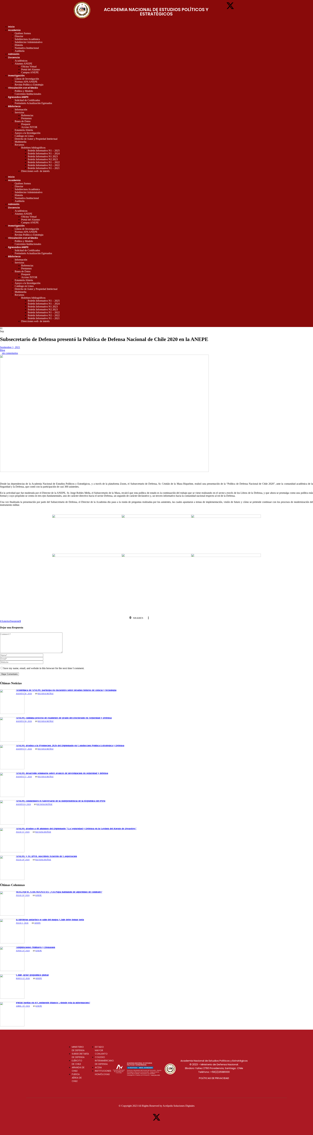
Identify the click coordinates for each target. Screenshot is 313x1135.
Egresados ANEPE (18, 97)
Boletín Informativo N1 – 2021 (44, 168)
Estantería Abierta (24, 130)
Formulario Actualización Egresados (33, 103)
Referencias (27, 115)
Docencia (14, 57)
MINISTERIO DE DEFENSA (78, 1048)
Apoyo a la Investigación (27, 133)
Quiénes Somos (23, 33)
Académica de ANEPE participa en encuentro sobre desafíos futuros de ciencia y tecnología (66, 690)
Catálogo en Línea (24, 136)
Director (19, 36)
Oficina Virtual (29, 66)
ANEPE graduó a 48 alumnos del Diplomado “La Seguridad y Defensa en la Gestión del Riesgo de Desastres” (76, 828)
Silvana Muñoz (46, 694)
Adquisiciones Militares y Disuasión (35, 947)
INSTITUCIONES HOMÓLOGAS (103, 1072)
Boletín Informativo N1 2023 (43, 156)
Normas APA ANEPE (26, 81)
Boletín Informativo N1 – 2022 (44, 162)
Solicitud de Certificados (27, 100)
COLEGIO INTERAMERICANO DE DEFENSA (104, 1061)
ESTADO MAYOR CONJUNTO (101, 1050)
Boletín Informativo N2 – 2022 (44, 165)
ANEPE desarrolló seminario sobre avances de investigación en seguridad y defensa (62, 773)
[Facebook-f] (220, 6)
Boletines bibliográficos (33, 147)
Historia (19, 45)
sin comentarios (10, 353)
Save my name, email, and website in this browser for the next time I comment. (43, 668)
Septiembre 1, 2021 (10, 347)
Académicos (21, 60)
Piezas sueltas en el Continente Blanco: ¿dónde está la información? (53, 1002)
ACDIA (98, 1067)
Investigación (16, 75)
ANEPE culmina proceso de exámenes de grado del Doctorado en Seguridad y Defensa (64, 717)
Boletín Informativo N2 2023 (43, 159)
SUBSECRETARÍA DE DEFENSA (80, 1055)
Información (21, 109)
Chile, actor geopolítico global (32, 974)
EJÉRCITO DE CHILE (77, 1062)
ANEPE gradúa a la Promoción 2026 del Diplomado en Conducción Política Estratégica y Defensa (70, 745)
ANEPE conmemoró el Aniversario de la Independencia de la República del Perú (60, 800)
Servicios (19, 112)
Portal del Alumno (30, 69)
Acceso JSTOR (29, 127)
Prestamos (26, 118)
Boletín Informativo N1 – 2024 (44, 153)
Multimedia (20, 141)
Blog (2, 350)
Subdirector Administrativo (28, 42)
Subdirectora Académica (27, 39)
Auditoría (19, 51)
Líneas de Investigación (27, 78)
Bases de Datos (22, 121)
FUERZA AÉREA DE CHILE (77, 1078)
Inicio (11, 26)
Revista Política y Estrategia (29, 84)
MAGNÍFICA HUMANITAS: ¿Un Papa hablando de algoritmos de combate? (59, 891)
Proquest (25, 124)
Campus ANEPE (30, 72)
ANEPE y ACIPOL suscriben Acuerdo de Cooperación (46, 856)
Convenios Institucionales (28, 93)
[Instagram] (240, 6)
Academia (14, 30)
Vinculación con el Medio (23, 87)
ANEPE (38, 895)
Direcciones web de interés (35, 171)
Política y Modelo (24, 91)
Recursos (19, 144)
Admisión (13, 54)
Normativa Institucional (27, 48)
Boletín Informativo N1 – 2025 (44, 150)
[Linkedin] (230, 14)
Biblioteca (14, 106)
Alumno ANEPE (23, 63)
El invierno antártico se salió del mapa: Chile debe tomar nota (50, 919)
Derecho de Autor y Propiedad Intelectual (36, 138)
